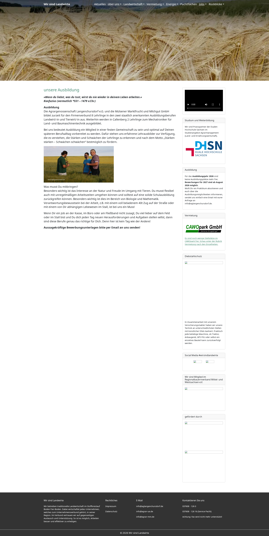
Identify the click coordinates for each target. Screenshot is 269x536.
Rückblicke (215, 4)
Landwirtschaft (133, 4)
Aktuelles (100, 4)
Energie (171, 4)
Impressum (110, 506)
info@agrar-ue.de (144, 511)
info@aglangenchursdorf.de (149, 506)
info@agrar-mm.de (145, 516)
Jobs (201, 4)
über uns (113, 4)
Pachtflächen (188, 4)
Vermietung (154, 4)
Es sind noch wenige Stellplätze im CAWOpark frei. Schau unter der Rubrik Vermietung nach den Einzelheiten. (203, 241)
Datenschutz (111, 511)
